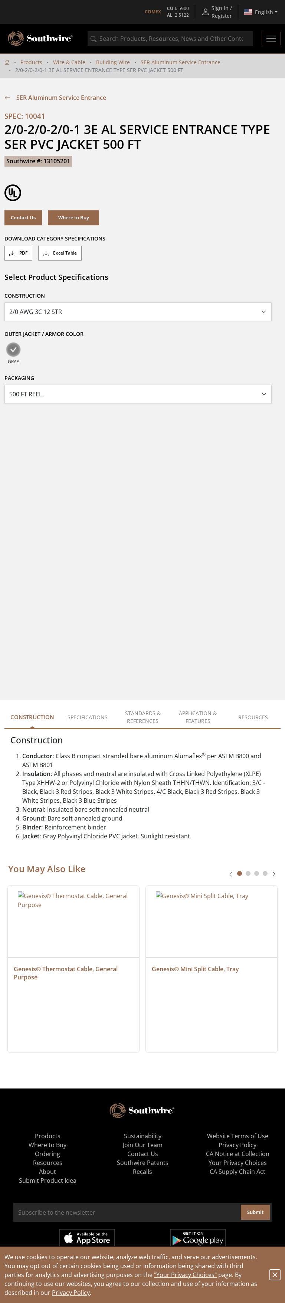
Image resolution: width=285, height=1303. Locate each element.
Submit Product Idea (47, 1180)
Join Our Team (143, 1145)
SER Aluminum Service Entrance (180, 62)
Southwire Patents (142, 1163)
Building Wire (113, 62)
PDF (22, 253)
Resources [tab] (253, 717)
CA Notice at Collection (237, 1154)
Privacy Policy (71, 1293)
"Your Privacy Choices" (185, 1275)
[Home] (7, 62)
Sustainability (142, 1136)
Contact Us (23, 217)
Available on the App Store (87, 1238)
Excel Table (64, 253)
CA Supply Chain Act (237, 1172)
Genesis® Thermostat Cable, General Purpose (66, 973)
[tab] (239, 873)
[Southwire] (40, 39)
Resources (47, 1163)
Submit (255, 1212)
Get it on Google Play (198, 1238)
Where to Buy (73, 217)
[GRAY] (13, 350)
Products (31, 62)
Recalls (142, 1172)
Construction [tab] (32, 717)
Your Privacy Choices (238, 1163)
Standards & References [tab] (143, 717)
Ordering (47, 1154)
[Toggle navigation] (271, 38)
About (47, 1172)
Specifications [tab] (88, 717)
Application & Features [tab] (198, 717)
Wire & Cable (69, 62)
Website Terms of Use (237, 1136)
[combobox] (170, 38)
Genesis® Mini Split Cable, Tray (195, 969)
